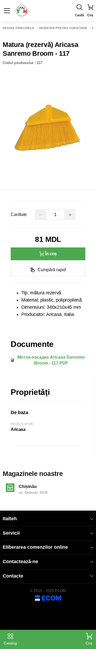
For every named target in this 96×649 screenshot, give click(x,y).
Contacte (13, 576)
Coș (89, 643)
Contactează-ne (20, 561)
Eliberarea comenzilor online (35, 547)
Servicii (11, 533)
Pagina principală (18, 28)
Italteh (10, 518)
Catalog (10, 643)
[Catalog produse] (7, 10)
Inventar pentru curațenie (63, 28)
